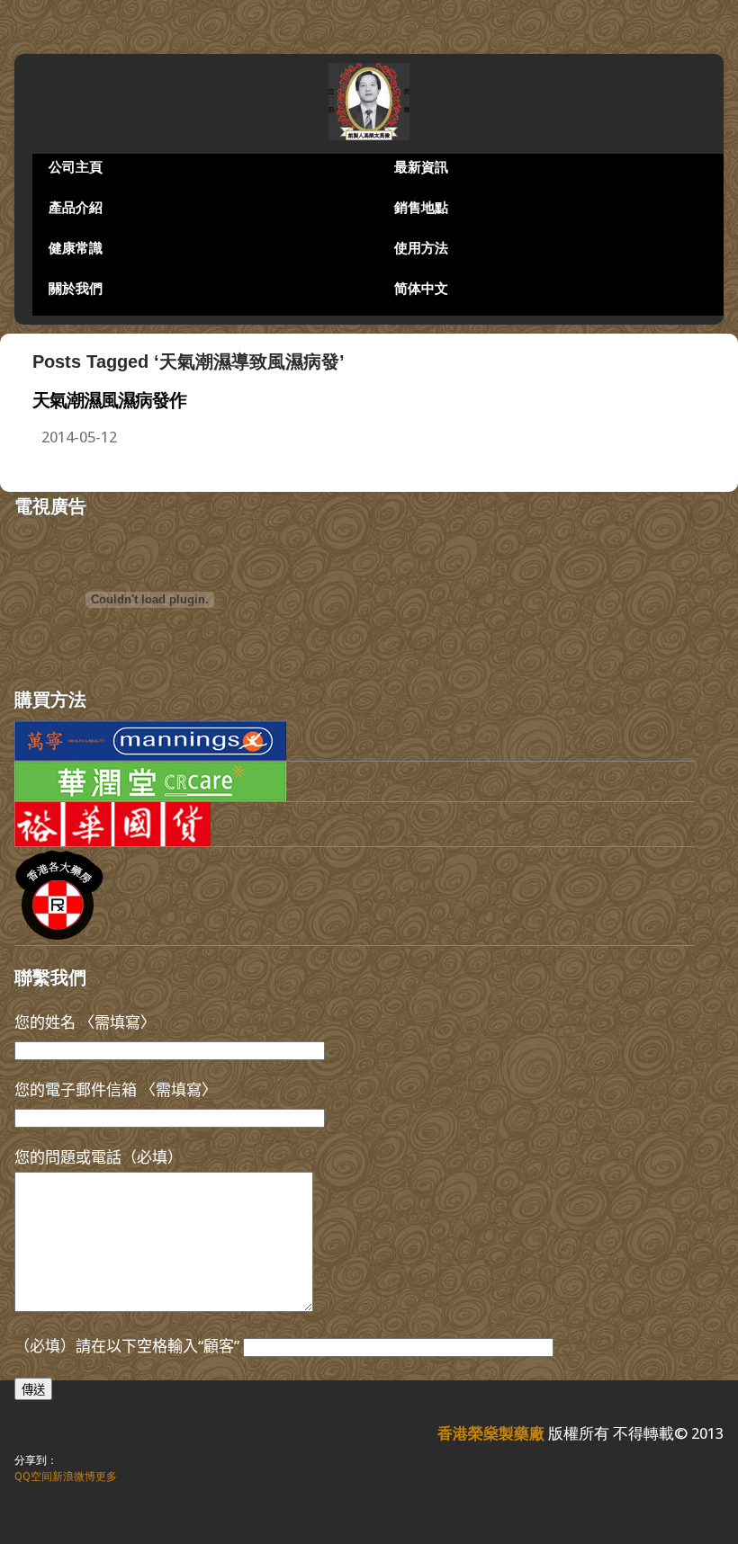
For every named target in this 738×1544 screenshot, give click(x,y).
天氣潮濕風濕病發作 (109, 400)
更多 (106, 1476)
